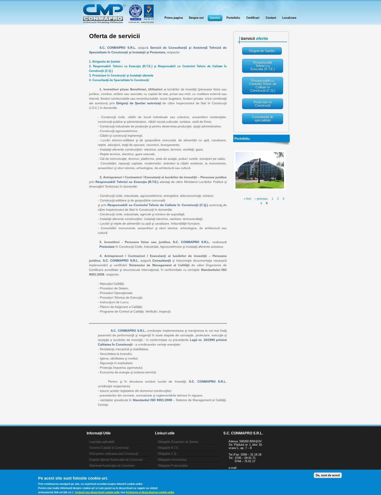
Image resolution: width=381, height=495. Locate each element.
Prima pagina (173, 17)
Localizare (289, 17)
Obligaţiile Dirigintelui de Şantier (178, 441)
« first (247, 198)
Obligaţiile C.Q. (167, 453)
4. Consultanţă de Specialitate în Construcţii (119, 80)
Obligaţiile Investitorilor (172, 459)
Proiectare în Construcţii (263, 103)
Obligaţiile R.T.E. (168, 447)
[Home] (118, 16)
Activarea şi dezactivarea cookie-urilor (150, 492)
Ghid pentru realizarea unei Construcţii (113, 453)
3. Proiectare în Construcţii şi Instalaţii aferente (121, 75)
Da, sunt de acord (328, 475)
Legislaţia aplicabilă (101, 441)
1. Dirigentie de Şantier (104, 61)
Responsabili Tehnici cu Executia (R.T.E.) (262, 66)
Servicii (215, 17)
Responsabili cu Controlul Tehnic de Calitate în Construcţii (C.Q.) (262, 85)
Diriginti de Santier (262, 51)
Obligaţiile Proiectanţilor (173, 465)
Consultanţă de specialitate (262, 118)
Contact (271, 17)
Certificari (253, 17)
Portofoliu (233, 17)
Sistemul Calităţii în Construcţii (109, 447)
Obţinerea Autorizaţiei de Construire (111, 465)
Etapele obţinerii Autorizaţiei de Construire (116, 459)
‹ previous (261, 198)
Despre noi (196, 17)
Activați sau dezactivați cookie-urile (97, 492)
